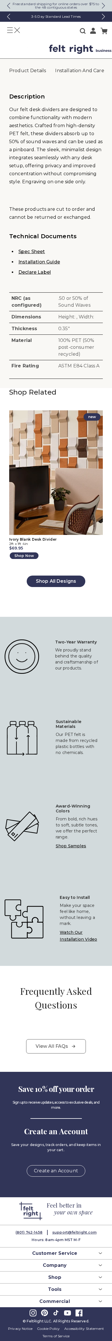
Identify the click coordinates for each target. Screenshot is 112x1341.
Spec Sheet (31, 251)
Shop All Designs (56, 581)
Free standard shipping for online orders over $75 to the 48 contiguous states (56, 5)
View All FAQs (52, 1046)
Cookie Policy (48, 1328)
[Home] (22, 49)
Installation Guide (39, 262)
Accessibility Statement (84, 1328)
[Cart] (104, 31)
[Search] (83, 31)
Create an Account (56, 1170)
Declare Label (34, 272)
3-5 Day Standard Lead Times (56, 16)
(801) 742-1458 (29, 1232)
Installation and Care (79, 70)
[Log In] (93, 31)
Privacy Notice (20, 1328)
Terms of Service (56, 1336)
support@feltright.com (74, 1232)
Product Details (27, 70)
